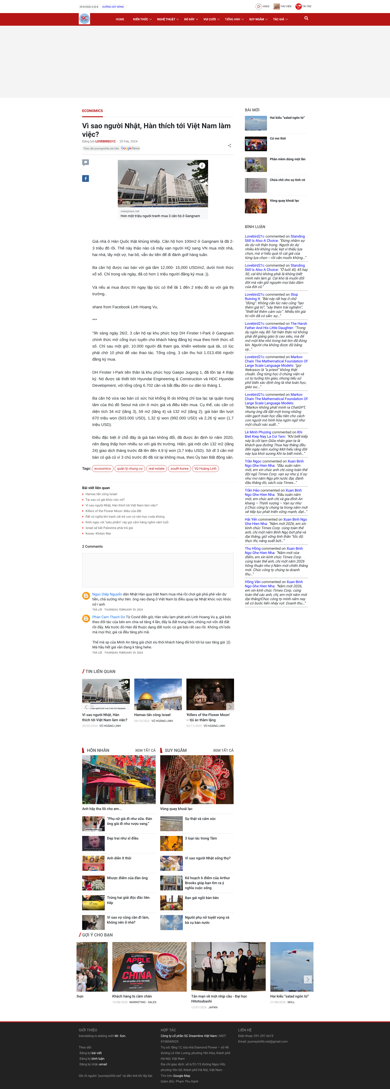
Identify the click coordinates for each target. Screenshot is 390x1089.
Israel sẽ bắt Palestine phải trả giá (109, 528)
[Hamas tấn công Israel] (158, 694)
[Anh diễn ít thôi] (93, 863)
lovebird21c (255, 236)
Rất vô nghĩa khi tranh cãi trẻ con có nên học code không (125, 517)
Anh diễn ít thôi (119, 858)
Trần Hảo (252, 490)
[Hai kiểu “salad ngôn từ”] (256, 123)
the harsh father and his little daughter (276, 325)
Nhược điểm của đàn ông (127, 878)
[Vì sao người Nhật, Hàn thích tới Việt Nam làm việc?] (106, 694)
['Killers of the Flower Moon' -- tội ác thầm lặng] (210, 694)
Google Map (181, 1076)
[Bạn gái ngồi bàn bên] (171, 903)
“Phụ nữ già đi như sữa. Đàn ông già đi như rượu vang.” (129, 821)
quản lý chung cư (130, 469)
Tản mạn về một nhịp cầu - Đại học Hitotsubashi (186, 998)
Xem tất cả (145, 750)
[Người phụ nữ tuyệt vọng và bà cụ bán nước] (171, 922)
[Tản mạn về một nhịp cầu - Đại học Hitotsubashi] (195, 967)
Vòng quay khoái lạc (176, 809)
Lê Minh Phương (258, 432)
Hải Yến (251, 519)
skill (257, 1002)
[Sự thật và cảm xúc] (171, 823)
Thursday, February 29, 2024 (123, 609)
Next (230, 707)
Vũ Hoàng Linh (206, 469)
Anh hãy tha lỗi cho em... (102, 809)
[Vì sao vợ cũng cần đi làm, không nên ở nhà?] (93, 922)
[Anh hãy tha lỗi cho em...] (119, 779)
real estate (157, 469)
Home (120, 19)
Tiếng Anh (232, 19)
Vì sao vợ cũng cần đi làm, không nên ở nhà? (128, 919)
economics (92, 111)
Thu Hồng (252, 548)
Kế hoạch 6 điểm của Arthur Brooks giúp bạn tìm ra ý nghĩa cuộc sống (207, 883)
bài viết (97, 1053)
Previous (86, 707)
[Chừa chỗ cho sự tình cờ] (256, 185)
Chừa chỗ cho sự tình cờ (287, 180)
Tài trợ (306, 6)
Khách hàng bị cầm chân (98, 996)
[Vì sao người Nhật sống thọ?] (171, 863)
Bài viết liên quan (96, 488)
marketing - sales (109, 1002)
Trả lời (97, 609)
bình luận (98, 1059)
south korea (179, 469)
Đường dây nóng (113, 6)
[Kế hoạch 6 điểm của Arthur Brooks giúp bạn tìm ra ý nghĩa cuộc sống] (171, 883)
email (103, 1064)
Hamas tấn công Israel (101, 494)
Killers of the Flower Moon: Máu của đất (113, 511)
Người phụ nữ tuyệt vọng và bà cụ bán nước (207, 919)
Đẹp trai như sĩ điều (122, 838)
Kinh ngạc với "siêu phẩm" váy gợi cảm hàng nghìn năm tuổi (127, 522)
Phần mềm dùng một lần (288, 159)
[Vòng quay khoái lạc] (197, 779)
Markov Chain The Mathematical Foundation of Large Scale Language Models (276, 361)
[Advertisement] (195, 61)
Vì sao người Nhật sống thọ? (208, 858)
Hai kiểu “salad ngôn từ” (287, 118)
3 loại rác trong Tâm (201, 838)
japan (179, 1007)
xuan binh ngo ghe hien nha (274, 463)
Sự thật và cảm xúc (200, 819)
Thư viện (285, 6)
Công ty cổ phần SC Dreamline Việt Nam (189, 1036)
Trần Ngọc (253, 461)
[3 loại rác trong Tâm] (171, 843)
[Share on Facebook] (85, 178)
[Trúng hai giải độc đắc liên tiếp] (93, 902)
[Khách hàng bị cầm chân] (116, 967)
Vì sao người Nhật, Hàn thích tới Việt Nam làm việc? (122, 505)
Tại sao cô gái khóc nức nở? (105, 500)
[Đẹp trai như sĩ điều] (93, 843)
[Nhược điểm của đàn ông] (93, 883)
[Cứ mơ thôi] (256, 144)
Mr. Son (120, 1036)
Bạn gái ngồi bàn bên (202, 898)
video (265, 6)
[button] (306, 19)
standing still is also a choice (275, 238)
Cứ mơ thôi (278, 138)
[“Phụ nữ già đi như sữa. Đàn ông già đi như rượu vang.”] (93, 823)
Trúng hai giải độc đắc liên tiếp (128, 900)
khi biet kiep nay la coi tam (273, 434)
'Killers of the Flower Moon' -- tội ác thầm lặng (208, 717)
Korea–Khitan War (98, 533)
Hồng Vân (253, 582)
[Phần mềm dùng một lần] (256, 164)
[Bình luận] (85, 162)
